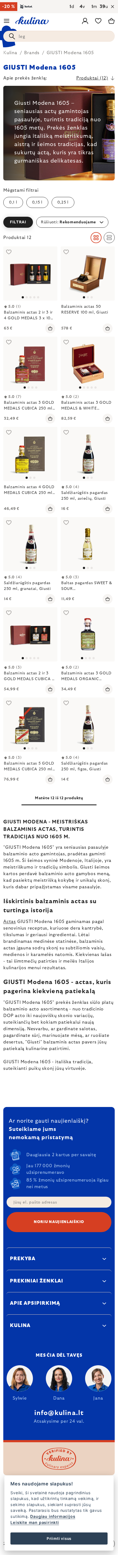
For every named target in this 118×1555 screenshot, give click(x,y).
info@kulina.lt (59, 1413)
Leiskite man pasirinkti (34, 1522)
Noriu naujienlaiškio (59, 1222)
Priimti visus (59, 1538)
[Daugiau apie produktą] (30, 273)
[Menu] (6, 20)
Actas (9, 921)
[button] (59, 222)
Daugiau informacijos (52, 1516)
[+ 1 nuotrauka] (88, 364)
